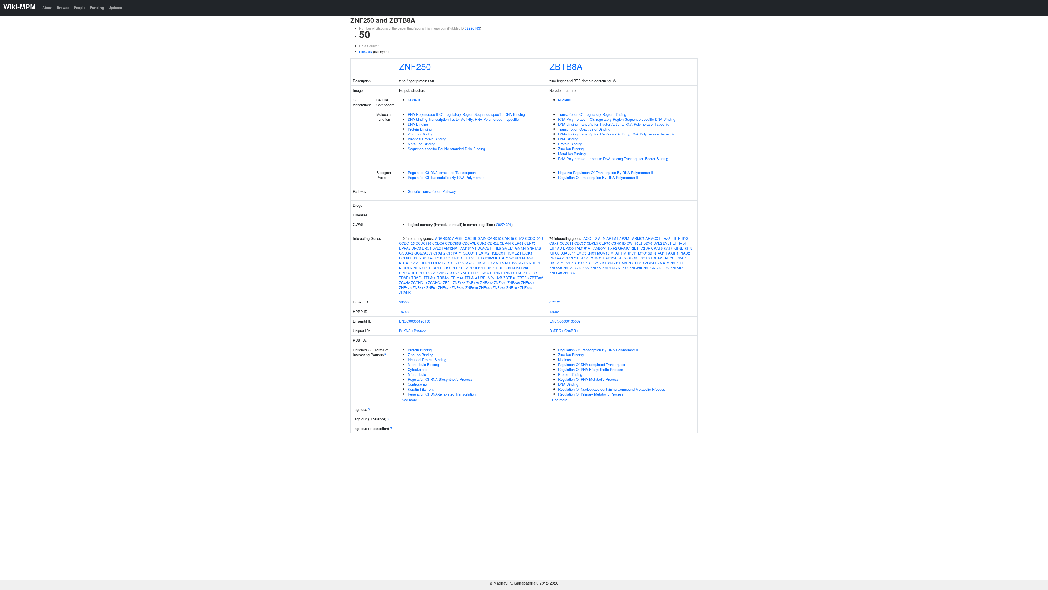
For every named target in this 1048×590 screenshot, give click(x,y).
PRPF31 (490, 267)
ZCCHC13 (419, 282)
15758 (404, 311)
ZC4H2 (404, 282)
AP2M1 (625, 238)
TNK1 (497, 272)
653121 (555, 302)
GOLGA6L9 (423, 253)
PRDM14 (476, 267)
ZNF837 (526, 287)
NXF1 (423, 267)
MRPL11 (630, 253)
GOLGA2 (406, 253)
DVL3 (667, 243)
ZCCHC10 (636, 263)
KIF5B (679, 248)
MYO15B (645, 253)
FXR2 (612, 248)
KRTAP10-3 (484, 258)
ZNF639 (458, 287)
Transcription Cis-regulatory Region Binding (592, 114)
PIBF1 (434, 267)
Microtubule (417, 374)
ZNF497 (649, 267)
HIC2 (641, 248)
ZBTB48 (606, 263)
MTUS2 (511, 263)
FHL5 (496, 248)
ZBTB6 (523, 277)
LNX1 (591, 253)
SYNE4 (463, 272)
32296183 (472, 28)
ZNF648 (471, 287)
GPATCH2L (627, 248)
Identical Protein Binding (427, 138)
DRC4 (426, 248)
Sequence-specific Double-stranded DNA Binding (446, 148)
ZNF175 (472, 282)
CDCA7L (469, 243)
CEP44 (505, 243)
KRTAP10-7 (504, 258)
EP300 (568, 248)
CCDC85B (453, 243)
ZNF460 (527, 282)
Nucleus (414, 99)
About (47, 7)
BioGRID (365, 51)
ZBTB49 (620, 263)
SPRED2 (423, 272)
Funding (97, 7)
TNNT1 (508, 272)
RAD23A (610, 258)
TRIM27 (443, 277)
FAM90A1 (599, 248)
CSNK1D (618, 243)
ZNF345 (513, 282)
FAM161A (466, 248)
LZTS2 (459, 263)
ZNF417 (622, 267)
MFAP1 (616, 253)
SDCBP (633, 258)
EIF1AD (555, 248)
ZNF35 (595, 267)
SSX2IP (437, 272)
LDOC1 (424, 263)
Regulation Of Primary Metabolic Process (591, 394)
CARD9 (508, 238)
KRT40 (468, 258)
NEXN (404, 267)
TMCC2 (486, 272)
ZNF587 (676, 267)
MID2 (500, 263)
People (79, 7)
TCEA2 (656, 258)
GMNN (520, 248)
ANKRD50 (443, 238)
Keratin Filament (421, 389)
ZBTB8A (565, 66)
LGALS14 (568, 253)
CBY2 (519, 238)
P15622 (420, 330)
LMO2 (436, 263)
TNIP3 (668, 258)
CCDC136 (423, 243)
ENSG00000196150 (414, 321)
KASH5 (433, 258)
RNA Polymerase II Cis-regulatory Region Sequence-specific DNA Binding (466, 114)
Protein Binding (420, 129)
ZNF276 (569, 267)
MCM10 (603, 253)
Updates (115, 7)
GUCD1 (469, 253)
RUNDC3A (520, 267)
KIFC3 (445, 258)
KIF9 (688, 248)
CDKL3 (592, 243)
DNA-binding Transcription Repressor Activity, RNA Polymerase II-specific (616, 134)
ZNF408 (608, 267)
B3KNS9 (406, 330)
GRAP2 (439, 253)
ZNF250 (415, 66)
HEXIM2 (482, 253)
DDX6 (647, 243)
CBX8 (554, 243)
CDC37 (580, 243)
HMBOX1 (497, 253)
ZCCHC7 (435, 282)
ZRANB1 (406, 292)
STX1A (451, 272)
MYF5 (523, 263)
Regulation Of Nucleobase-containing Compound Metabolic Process (611, 389)
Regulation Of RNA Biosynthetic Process (440, 379)
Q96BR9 (571, 330)
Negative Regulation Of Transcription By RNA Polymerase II (605, 172)
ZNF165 (459, 282)
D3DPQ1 (556, 330)
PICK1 (445, 267)
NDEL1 (534, 263)
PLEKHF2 (460, 267)
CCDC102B (534, 238)
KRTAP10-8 (524, 258)
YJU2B (496, 277)
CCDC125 (407, 243)
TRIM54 (471, 277)
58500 (404, 302)
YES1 (565, 263)
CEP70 (529, 243)
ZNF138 (676, 263)
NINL (414, 267)
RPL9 (622, 258)
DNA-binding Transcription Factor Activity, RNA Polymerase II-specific (463, 119)
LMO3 (581, 253)
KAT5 (658, 248)
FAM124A (449, 248)
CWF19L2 (634, 243)
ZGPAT (650, 263)
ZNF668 (485, 287)
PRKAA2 (556, 258)
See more (409, 399)
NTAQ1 (659, 253)
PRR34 (582, 258)
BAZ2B (667, 238)
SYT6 (645, 258)
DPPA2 (404, 248)
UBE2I (554, 263)
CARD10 (494, 238)
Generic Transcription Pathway (432, 191)
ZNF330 (500, 282)
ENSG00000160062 (564, 321)
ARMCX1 (652, 238)
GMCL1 (508, 248)
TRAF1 (404, 277)
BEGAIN (479, 238)
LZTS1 (447, 263)
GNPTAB (534, 248)
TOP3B (531, 272)
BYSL (686, 238)
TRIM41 (457, 277)
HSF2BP (419, 258)
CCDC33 (566, 243)
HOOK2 (405, 258)
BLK (677, 238)
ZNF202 (486, 282)
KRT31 (456, 258)
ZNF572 (444, 287)
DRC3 (416, 248)
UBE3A (484, 277)
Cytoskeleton (418, 369)
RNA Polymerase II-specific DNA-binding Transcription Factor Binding (613, 158)
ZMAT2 (663, 263)
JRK (649, 248)
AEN (601, 238)
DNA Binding (418, 124)
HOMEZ (512, 253)
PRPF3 (570, 258)
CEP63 (517, 243)
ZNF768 (499, 287)
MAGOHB (473, 263)
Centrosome (417, 384)
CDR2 (481, 243)
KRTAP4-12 (408, 263)
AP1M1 (612, 238)
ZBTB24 (592, 263)
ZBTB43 (509, 277)
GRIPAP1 (454, 253)
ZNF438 (635, 267)
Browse (63, 7)
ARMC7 (638, 238)
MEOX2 (488, 263)
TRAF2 (416, 277)
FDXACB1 (483, 248)
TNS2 (520, 272)
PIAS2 (685, 253)
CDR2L (493, 243)
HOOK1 (526, 253)
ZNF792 (512, 287)
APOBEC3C (462, 238)
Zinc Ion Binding (420, 134)
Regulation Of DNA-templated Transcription (442, 172)
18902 (554, 311)
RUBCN (504, 267)
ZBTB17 (577, 263)
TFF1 (475, 272)
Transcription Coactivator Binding (584, 129)
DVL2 (436, 248)
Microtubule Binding (423, 364)
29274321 (503, 224)
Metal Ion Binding (421, 143)
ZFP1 (447, 282)
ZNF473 (405, 287)
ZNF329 (583, 267)
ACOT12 (590, 238)
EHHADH (679, 243)
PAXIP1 (672, 253)
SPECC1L (407, 272)
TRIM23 (430, 277)
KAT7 (668, 248)
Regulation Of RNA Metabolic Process (588, 379)
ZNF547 (419, 287)
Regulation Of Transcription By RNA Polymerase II (448, 177)
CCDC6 (438, 243)
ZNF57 (431, 287)
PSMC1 (596, 258)
